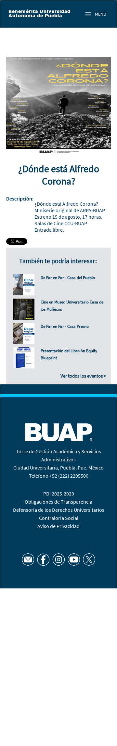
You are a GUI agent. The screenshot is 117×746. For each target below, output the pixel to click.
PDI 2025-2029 (58, 493)
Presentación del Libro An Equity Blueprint (69, 354)
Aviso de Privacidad (58, 526)
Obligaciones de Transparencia (58, 501)
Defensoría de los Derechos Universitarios (58, 510)
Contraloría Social (58, 518)
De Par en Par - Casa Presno (65, 326)
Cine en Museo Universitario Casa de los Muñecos (72, 305)
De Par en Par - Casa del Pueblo (68, 277)
